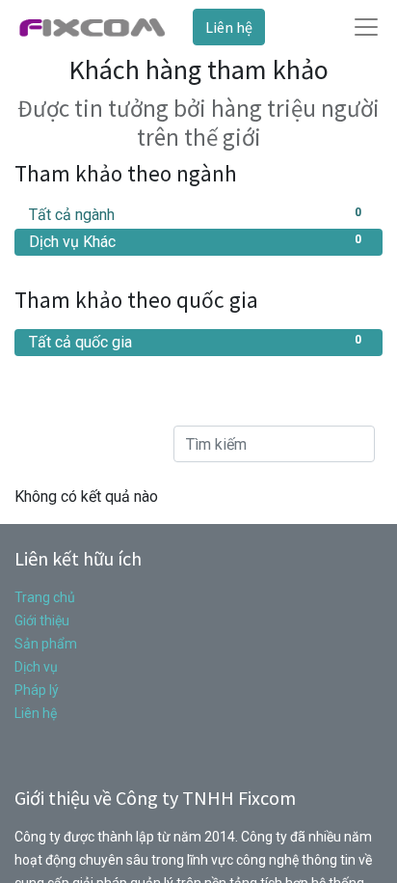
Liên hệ (228, 27)
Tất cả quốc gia (195, 342)
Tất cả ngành (195, 215)
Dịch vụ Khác (195, 242)
